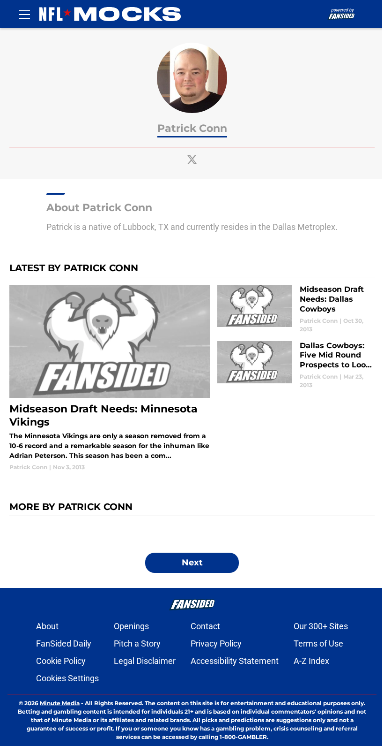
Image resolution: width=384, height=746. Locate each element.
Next (192, 562)
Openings (131, 626)
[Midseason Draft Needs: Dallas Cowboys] (296, 309)
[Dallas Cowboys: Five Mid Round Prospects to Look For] (296, 365)
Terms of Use (318, 643)
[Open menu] (24, 14)
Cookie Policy (61, 661)
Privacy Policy (216, 643)
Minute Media (60, 703)
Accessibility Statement (235, 661)
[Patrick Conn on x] (192, 159)
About (47, 626)
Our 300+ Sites (321, 626)
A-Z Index (311, 661)
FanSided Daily (63, 643)
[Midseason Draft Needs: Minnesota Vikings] (109, 378)
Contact (205, 626)
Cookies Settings (67, 678)
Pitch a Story (137, 643)
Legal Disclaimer (145, 661)
